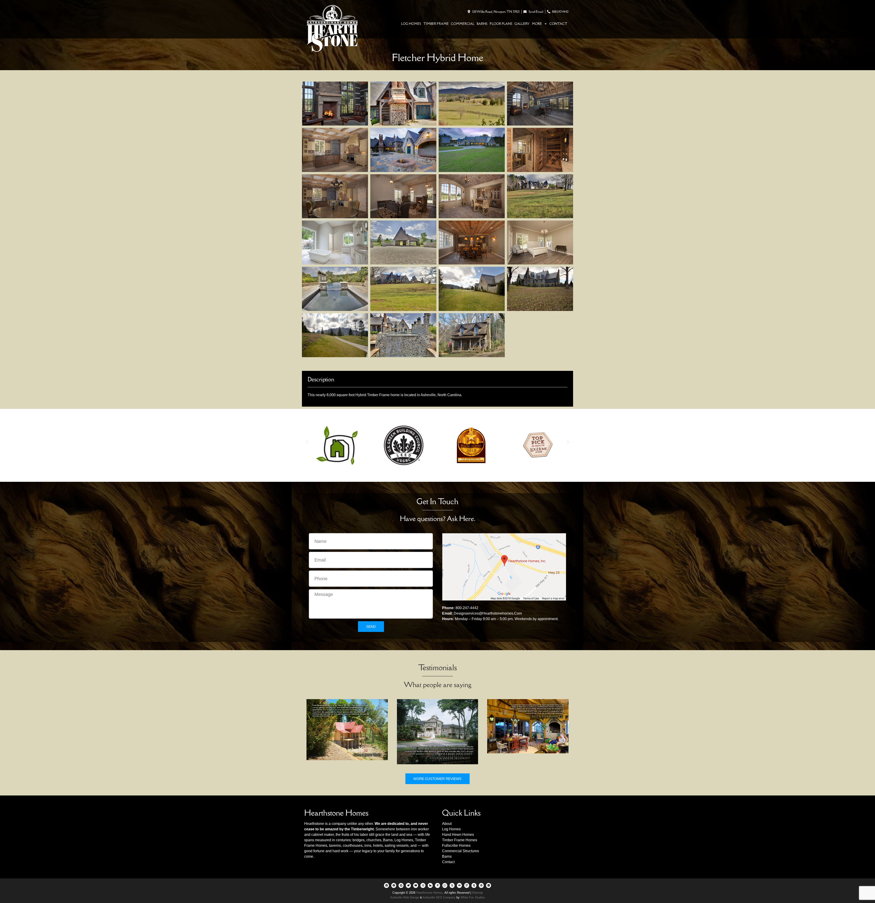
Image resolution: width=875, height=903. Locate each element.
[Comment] (444, 885)
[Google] (401, 885)
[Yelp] (452, 885)
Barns (482, 24)
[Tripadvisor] (459, 885)
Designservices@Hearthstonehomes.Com (488, 613)
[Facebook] (393, 885)
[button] (307, 442)
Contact (558, 24)
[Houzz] (430, 885)
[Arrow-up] (437, 885)
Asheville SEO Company (439, 897)
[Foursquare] (466, 885)
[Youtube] (415, 885)
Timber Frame (436, 24)
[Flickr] (488, 885)
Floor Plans (501, 24)
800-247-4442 (467, 608)
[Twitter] (408, 885)
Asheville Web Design (405, 897)
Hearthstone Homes (429, 892)
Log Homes (411, 24)
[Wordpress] (481, 885)
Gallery (522, 24)
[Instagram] (422, 885)
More (537, 24)
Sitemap (477, 892)
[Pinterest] (386, 885)
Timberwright (362, 829)
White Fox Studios (473, 897)
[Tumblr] (473, 885)
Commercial (462, 24)
